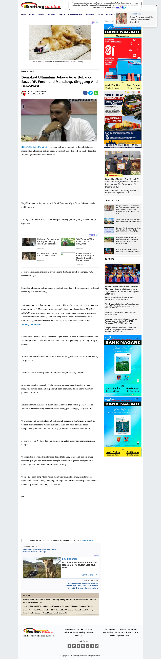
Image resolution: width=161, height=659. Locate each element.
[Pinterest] (78, 646)
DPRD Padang (112, 14)
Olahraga (89, 14)
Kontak (88, 629)
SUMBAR (41, 14)
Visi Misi (90, 632)
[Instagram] (83, 646)
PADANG (51, 14)
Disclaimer (67, 632)
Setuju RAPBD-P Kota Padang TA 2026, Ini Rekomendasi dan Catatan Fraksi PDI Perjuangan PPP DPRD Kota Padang (121, 321)
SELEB (100, 14)
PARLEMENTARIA (75, 14)
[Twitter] (74, 646)
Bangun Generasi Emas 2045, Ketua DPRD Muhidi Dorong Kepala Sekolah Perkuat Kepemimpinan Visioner (120, 330)
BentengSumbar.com (31, 324)
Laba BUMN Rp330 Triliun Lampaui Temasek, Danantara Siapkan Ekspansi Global (58, 606)
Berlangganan (111, 629)
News (31, 14)
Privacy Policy (79, 632)
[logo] (38, 633)
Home (23, 14)
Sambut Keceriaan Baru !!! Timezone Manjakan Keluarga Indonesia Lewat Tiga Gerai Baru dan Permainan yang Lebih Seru (122, 290)
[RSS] (96, 646)
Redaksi (80, 629)
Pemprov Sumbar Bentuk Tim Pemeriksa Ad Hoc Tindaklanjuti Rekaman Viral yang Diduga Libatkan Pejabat (127, 240)
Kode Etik (122, 629)
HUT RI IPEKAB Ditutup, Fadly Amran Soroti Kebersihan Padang (127, 250)
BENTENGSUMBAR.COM (34, 147)
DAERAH (61, 14)
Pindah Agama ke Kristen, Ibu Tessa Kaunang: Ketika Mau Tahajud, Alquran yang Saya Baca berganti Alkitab (122, 306)
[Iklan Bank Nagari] (123, 396)
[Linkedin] (87, 646)
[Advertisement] (60, 181)
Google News (87, 540)
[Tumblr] (92, 646)
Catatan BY (70, 629)
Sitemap (78, 635)
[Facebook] (69, 646)
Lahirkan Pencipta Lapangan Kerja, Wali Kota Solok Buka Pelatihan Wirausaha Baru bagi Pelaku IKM (128, 230)
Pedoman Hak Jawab (124, 632)
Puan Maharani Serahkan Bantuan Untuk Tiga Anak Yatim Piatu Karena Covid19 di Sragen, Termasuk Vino (82, 586)
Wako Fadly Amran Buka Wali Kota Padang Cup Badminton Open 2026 (128, 220)
